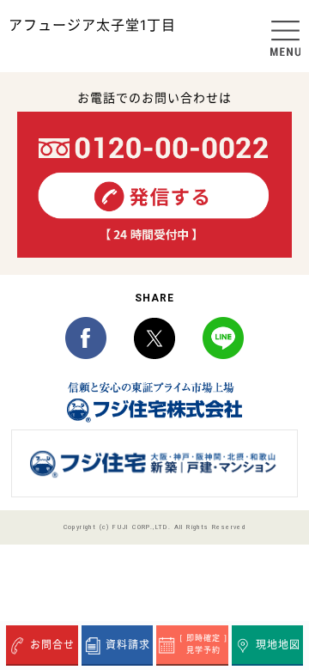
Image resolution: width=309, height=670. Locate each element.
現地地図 (278, 644)
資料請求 (128, 644)
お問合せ (52, 644)
